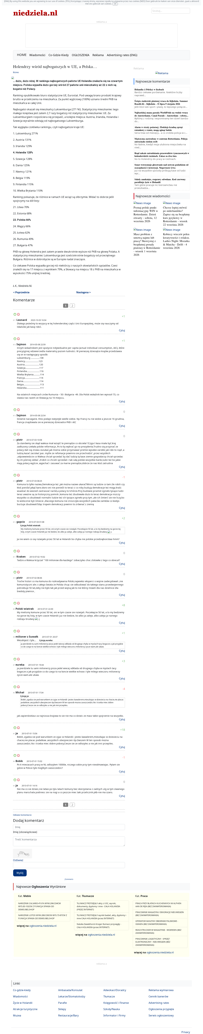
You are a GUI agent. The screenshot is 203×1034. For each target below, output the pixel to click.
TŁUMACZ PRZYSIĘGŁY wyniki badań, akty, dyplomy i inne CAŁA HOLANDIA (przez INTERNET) (101, 917)
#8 (14, 637)
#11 (14, 557)
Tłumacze (109, 996)
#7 (14, 665)
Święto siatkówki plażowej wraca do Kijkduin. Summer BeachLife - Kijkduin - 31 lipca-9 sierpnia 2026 (161, 102)
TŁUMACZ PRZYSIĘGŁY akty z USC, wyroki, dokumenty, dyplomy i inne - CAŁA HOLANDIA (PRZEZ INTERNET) (98, 906)
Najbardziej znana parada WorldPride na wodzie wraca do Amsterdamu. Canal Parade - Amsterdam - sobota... (161, 114)
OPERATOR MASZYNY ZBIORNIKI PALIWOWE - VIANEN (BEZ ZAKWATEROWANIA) (156, 923)
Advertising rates (159, 1003)
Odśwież (18, 860)
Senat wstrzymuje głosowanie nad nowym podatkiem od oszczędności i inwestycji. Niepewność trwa (161, 166)
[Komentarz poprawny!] (14, 315)
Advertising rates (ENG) (122, 55)
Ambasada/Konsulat (70, 990)
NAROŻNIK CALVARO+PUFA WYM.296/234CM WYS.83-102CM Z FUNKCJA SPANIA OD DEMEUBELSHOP (39, 906)
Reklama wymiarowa (161, 990)
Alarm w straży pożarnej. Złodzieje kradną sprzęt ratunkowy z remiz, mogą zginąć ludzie (158, 128)
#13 (14, 481)
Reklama (98, 55)
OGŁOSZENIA (80, 55)
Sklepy (62, 1009)
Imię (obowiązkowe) (25, 832)
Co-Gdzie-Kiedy (59, 55)
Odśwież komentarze (22, 815)
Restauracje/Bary (68, 1015)
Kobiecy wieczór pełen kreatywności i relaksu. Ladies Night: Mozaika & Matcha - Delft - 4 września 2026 (176, 241)
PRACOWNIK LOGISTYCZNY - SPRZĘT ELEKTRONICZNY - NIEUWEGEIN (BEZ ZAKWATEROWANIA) (152, 941)
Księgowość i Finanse (116, 1003)
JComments (69, 879)
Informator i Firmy (114, 1015)
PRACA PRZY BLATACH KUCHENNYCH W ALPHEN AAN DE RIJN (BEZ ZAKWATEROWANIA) (158, 905)
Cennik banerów (158, 996)
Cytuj (122, 330)
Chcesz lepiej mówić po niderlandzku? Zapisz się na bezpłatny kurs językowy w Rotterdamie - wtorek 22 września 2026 (176, 216)
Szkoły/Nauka (111, 1009)
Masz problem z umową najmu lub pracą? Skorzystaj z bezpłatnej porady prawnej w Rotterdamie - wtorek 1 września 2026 (147, 244)
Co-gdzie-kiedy (22, 990)
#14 (14, 440)
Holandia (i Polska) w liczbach (149, 89)
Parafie (62, 1003)
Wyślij (19, 873)
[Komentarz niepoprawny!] (18, 315)
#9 (14, 609)
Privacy (185, 1032)
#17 (14, 320)
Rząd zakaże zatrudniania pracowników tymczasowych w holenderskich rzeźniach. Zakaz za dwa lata (161, 154)
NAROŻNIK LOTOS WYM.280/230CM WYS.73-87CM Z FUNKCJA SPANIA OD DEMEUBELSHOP (42, 917)
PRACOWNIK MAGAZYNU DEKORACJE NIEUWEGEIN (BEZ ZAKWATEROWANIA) (159, 914)
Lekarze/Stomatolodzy (71, 996)
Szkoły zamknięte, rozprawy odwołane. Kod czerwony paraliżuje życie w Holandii (160, 181)
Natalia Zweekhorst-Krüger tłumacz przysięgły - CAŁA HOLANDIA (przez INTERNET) (99, 926)
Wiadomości (37, 55)
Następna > (83, 292)
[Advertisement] (101, 972)
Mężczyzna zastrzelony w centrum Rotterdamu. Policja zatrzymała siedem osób (160, 140)
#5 (14, 733)
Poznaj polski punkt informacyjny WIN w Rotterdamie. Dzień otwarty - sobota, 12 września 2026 (146, 214)
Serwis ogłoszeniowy (161, 1015)
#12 (14, 522)
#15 (14, 415)
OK (115, 4)
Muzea (17, 1015)
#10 (14, 578)
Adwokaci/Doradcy (114, 990)
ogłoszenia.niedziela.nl (42, 926)
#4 (14, 761)
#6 (14, 693)
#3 (14, 786)
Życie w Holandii (22, 1003)
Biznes (16, 72)
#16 (14, 345)
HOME (21, 55)
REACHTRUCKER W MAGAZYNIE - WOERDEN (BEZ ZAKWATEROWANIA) (158, 931)
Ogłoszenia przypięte (161, 1009)
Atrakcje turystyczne (25, 1009)
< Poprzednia (21, 292)
